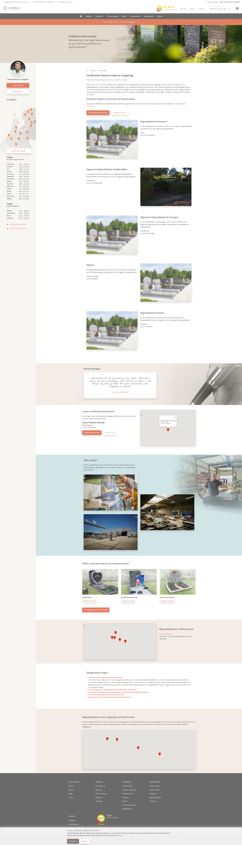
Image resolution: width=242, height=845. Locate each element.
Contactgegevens (74, 824)
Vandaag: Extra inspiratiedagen (121, 22)
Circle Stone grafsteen (129, 805)
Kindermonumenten (155, 797)
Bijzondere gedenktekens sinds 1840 (17, 2)
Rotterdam (90, 106)
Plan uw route (110, 432)
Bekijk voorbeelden (89, 601)
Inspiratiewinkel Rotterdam (98, 113)
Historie (192, 9)
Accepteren (73, 841)
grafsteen (97, 85)
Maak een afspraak (19, 151)
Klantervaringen (113, 16)
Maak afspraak (18, 91)
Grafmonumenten (154, 786)
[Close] (174, 417)
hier (121, 835)
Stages (71, 794)
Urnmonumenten (154, 790)
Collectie (89, 16)
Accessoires (153, 801)
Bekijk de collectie (120, 113)
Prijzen (124, 16)
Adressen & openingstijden (18, 228)
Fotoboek (99, 16)
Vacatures (71, 790)
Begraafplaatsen (127, 809)
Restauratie (98, 790)
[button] (168, 430)
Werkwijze (125, 797)
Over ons (183, 9)
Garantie (125, 801)
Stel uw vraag (18, 85)
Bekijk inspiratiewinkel (92, 432)
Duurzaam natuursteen (129, 790)
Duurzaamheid (135, 16)
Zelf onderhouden (127, 794)
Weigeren (84, 841)
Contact (201, 9)
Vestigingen (72, 820)
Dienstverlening (100, 786)
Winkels (159, 16)
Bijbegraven (99, 797)
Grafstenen (152, 794)
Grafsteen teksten (127, 786)
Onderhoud (98, 801)
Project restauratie (101, 794)
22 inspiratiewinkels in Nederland (44, 2)
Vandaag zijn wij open (65, 2)
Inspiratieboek (148, 16)
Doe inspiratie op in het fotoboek (95, 610)
